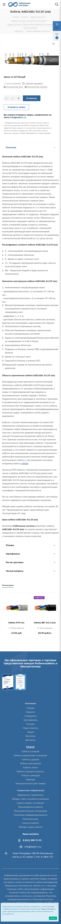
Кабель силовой (30, 751)
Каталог (30, 746)
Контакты (30, 736)
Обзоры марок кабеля (30, 827)
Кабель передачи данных (30, 771)
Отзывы (30, 724)
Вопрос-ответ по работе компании (30, 799)
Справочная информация (30, 790)
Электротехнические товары (30, 783)
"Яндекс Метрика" (47, 909)
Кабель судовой (30, 759)
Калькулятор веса (14, 87)
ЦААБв (24, 463)
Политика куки (30, 819)
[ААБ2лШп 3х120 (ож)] (30, 59)
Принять (53, 918)
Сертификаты (31, 720)
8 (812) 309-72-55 (32, 840)
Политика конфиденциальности (30, 815)
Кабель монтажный (30, 763)
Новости (30, 712)
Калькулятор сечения (37, 87)
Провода (30, 779)
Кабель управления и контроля (30, 755)
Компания (30, 703)
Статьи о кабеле (30, 823)
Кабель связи (30, 767)
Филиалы (30, 740)
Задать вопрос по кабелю (30, 803)
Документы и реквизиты (30, 795)
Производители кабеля (30, 807)
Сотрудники (31, 716)
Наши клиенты (30, 728)
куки (52, 907)
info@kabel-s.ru (18, 117)
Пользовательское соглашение (30, 811)
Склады (30, 708)
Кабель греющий (31, 775)
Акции (30, 732)
